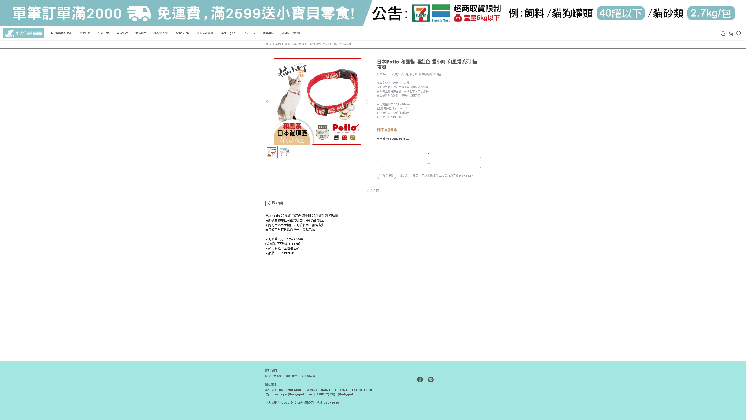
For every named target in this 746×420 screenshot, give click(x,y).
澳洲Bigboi (228, 33)
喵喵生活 (122, 33)
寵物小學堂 (182, 33)
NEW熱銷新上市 (61, 33)
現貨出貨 (249, 33)
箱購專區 (268, 33)
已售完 (428, 164)
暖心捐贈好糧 (205, 33)
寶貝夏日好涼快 (291, 33)
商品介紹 (373, 190)
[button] (366, 101)
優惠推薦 (84, 33)
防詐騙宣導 (308, 375)
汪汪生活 (103, 33)
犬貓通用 (140, 33)
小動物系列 (161, 33)
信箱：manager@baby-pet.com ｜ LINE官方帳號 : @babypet (309, 394)
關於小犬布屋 (273, 375)
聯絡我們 (291, 375)
